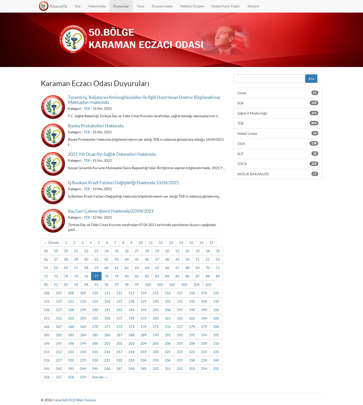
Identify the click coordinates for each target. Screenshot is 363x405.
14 (181, 243)
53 (218, 259)
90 (46, 285)
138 (71, 310)
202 (119, 343)
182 (59, 335)
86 (187, 276)
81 (137, 276)
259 (83, 377)
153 (71, 318)
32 (187, 251)
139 (83, 310)
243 (71, 369)
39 (76, 259)
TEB (87, 109)
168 (71, 327)
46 (147, 259)
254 (204, 369)
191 (168, 335)
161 (168, 318)
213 (71, 352)
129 (143, 301)
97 (117, 285)
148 (192, 310)
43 (117, 259)
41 (96, 259)
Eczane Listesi (162, 6)
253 (192, 369)
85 (177, 276)
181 (47, 335)
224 (204, 352)
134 (204, 301)
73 (56, 276)
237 (180, 360)
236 (168, 360)
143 (131, 310)
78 (106, 276)
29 (157, 251)
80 (127, 276)
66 (167, 268)
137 (59, 310)
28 (147, 251)
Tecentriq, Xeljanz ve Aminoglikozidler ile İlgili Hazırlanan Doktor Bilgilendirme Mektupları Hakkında (144, 100)
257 (59, 377)
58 (86, 268)
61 (117, 268)
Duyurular (121, 6)
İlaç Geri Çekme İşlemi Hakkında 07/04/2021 (111, 211)
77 (96, 276)
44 (127, 259)
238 (192, 360)
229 (83, 360)
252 (180, 369)
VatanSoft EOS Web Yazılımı (74, 400)
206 (168, 343)
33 (198, 251)
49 (177, 259)
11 (151, 243)
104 (196, 285)
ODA (277, 144)
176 (168, 327)
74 (66, 276)
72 (46, 276)
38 (66, 259)
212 (59, 352)
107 (59, 293)
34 (208, 251)
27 (137, 251)
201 (107, 343)
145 (156, 310)
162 (180, 318)
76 (86, 276)
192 (180, 335)
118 (192, 293)
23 (96, 251)
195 (216, 335)
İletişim (253, 6)
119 (204, 293)
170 (95, 327)
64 (147, 268)
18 (46, 251)
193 (192, 335)
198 (71, 343)
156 (107, 318)
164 (204, 318)
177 (180, 327)
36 (46, 259)
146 (168, 310)
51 (198, 259)
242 (59, 369)
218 (131, 352)
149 (204, 310)
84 (167, 276)
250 (156, 369)
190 (156, 335)
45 (137, 259)
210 (216, 343)
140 (95, 310)
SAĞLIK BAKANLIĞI (277, 174)
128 (131, 301)
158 (131, 318)
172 (119, 327)
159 (143, 318)
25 (117, 251)
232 (119, 360)
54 (46, 268)
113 (131, 293)
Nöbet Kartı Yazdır (225, 6)
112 (119, 293)
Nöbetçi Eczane (192, 6)
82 (147, 276)
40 (86, 259)
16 (201, 243)
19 (56, 251)
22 (86, 251)
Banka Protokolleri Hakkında (95, 125)
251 (168, 369)
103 (184, 285)
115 (156, 293)
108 (71, 293)
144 (143, 310)
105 (208, 285)
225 (216, 352)
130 (156, 301)
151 (47, 318)
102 (172, 285)
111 (107, 293)
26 (127, 251)
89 (218, 276)
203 (131, 343)
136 (47, 310)
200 (95, 343)
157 (119, 318)
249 (143, 369)
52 (208, 259)
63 (137, 268)
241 (47, 369)
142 (119, 310)
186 (107, 335)
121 (47, 301)
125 (95, 301)
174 (143, 327)
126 (107, 301)
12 (161, 243)
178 (192, 327)
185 (95, 335)
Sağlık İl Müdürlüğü (277, 113)
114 (143, 293)
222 (180, 352)
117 (180, 293)
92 (66, 285)
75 (76, 276)
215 (95, 352)
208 (192, 343)
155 (95, 318)
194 (204, 335)
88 (208, 276)
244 (83, 369)
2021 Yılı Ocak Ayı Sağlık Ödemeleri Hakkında (112, 154)
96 (106, 285)
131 (168, 301)
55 (56, 268)
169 (83, 327)
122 (59, 301)
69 (198, 268)
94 (86, 285)
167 (59, 327)
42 (106, 259)
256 (47, 377)
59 (96, 268)
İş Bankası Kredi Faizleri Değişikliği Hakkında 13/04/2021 (123, 182)
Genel (277, 93)
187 (119, 335)
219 (143, 352)
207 (180, 343)
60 (106, 268)
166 (47, 327)
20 (66, 251)
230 (95, 360)
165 (216, 318)
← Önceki (51, 243)
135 (216, 301)
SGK (277, 103)
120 (216, 293)
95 (96, 285)
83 (157, 276)
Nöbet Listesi (277, 133)
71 (218, 268)
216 (107, 352)
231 (107, 360)
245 (95, 369)
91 (56, 285)
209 (204, 343)
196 (47, 343)
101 (160, 285)
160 (156, 318)
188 (131, 335)
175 (156, 327)
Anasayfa (58, 6)
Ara (311, 79)
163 (192, 318)
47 (157, 259)
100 (148, 285)
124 (83, 301)
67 (177, 268)
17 (211, 243)
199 (83, 343)
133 (192, 301)
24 (106, 251)
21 (76, 251)
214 (83, 352)
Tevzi (140, 6)
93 (76, 285)
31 (177, 251)
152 (59, 318)
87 (198, 276)
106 (47, 293)
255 (216, 369)
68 (187, 268)
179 (204, 327)
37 (56, 259)
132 (180, 301)
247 (119, 369)
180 (216, 327)
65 (157, 268)
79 (117, 276)
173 (131, 327)
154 (83, 318)
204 (143, 343)
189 (143, 335)
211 (47, 352)
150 (216, 310)
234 (143, 360)
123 (71, 301)
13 (171, 243)
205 (156, 343)
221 (168, 352)
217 (119, 352)
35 (218, 251)
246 (107, 369)
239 (204, 360)
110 (95, 293)
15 (191, 243)
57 (76, 268)
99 (137, 285)
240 (216, 360)
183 (71, 335)
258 (71, 377)
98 (127, 285)
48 (167, 259)
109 (83, 293)
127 (119, 301)
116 (168, 293)
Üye (78, 6)
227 (59, 360)
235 (156, 360)
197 (59, 343)
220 (156, 352)
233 (131, 360)
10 (140, 243)
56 (66, 268)
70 (208, 268)
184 (83, 335)
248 (131, 369)
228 (71, 360)
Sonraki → (100, 377)
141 (107, 310)
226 (47, 360)
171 (107, 327)
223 (192, 352)
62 (127, 268)
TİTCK (277, 164)
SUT (277, 154)
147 (180, 310)
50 (187, 259)
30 (167, 251)
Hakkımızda (97, 6)
